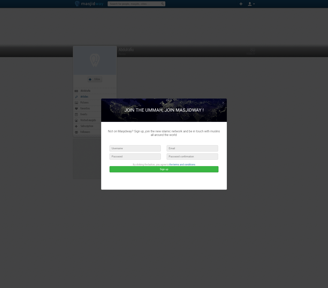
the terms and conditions (182, 164)
